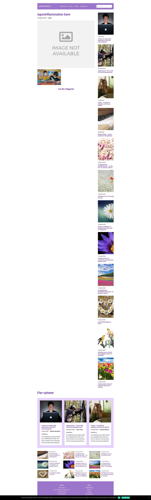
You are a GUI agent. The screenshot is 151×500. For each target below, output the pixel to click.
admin (50, 18)
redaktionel (44, 434)
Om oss (70, 6)
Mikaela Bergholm (55, 431)
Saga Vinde (79, 429)
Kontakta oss (83, 6)
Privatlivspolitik (125, 497)
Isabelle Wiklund (104, 429)
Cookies (76, 6)
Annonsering (63, 6)
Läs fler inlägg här (66, 89)
